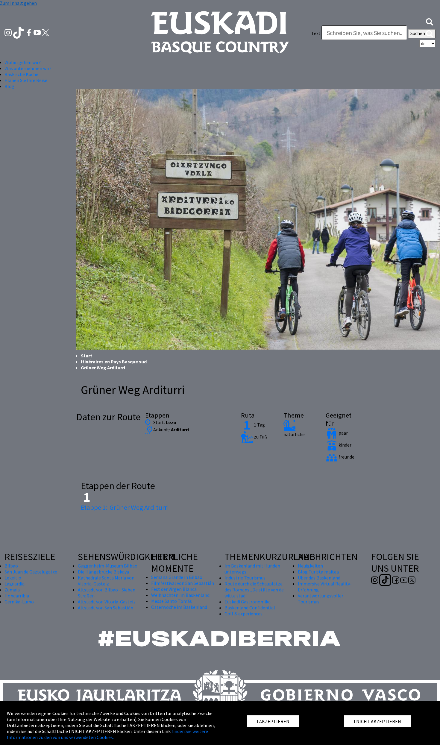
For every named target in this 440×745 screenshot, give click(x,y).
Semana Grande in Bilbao (176, 577)
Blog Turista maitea (318, 572)
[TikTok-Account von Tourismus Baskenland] (19, 32)
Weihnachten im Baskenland (180, 595)
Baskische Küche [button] (21, 74)
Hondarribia (16, 596)
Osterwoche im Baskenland (179, 607)
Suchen (418, 33)
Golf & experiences (243, 614)
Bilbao (11, 566)
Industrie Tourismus (244, 578)
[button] (429, 21)
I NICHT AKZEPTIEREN (377, 721)
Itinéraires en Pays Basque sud (114, 362)
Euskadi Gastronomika (247, 602)
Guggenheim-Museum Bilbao (107, 566)
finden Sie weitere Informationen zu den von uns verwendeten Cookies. (107, 734)
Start (86, 356)
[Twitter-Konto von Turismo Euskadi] (45, 32)
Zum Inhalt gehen (18, 3)
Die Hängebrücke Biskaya (103, 572)
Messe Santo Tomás (171, 601)
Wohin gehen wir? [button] (22, 62)
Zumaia (12, 590)
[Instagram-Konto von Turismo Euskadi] (8, 32)
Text (316, 33)
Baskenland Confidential (249, 608)
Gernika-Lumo (19, 602)
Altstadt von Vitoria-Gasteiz (107, 602)
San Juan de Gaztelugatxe (30, 572)
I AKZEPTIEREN (273, 721)
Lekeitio (12, 578)
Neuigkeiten (310, 566)
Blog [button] (9, 86)
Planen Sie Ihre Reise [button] (25, 80)
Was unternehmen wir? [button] (27, 68)
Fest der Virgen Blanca (174, 589)
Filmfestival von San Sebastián (182, 583)
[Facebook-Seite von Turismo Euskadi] (29, 32)
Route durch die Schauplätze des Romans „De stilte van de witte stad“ (254, 590)
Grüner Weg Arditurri (125, 507)
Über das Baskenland (319, 578)
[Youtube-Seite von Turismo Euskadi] (38, 32)
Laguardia (14, 584)
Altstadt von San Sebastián (105, 608)
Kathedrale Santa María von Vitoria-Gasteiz (106, 581)
